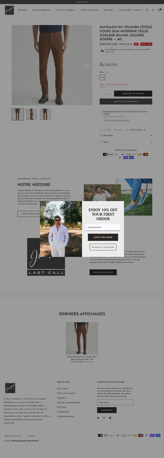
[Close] (121, 204)
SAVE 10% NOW (103, 237)
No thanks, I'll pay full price (103, 247)
